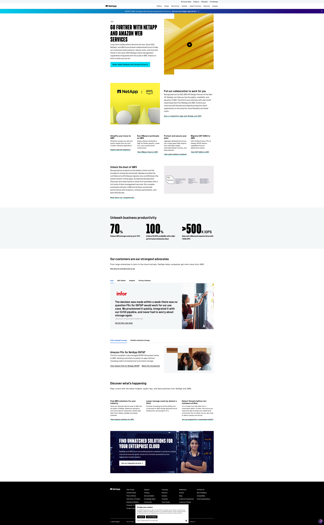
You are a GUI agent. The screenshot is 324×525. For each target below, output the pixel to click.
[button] (159, 6)
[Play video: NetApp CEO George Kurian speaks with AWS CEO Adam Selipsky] (189, 43)
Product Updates (132, 508)
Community (148, 502)
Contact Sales (131, 492)
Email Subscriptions (203, 499)
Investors (165, 499)
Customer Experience (186, 499)
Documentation (149, 496)
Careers (164, 496)
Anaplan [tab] (132, 280)
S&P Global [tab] (121, 280)
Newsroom (182, 489)
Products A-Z (130, 505)
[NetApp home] (111, 6)
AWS (112, 21)
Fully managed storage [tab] (118, 340)
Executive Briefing (132, 502)
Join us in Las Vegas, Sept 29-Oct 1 (184, 11)
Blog (180, 496)
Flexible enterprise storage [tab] (140, 340)
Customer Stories (185, 502)
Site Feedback (202, 492)
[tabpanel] (162, 306)
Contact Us (200, 489)
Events (181, 492)
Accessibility (201, 496)
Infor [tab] (112, 280)
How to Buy (130, 489)
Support (146, 489)
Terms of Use (130, 521)
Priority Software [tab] (145, 280)
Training (146, 492)
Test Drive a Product (133, 499)
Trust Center (166, 502)
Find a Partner (131, 496)
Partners (164, 492)
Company (165, 489)
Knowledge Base (149, 499)
